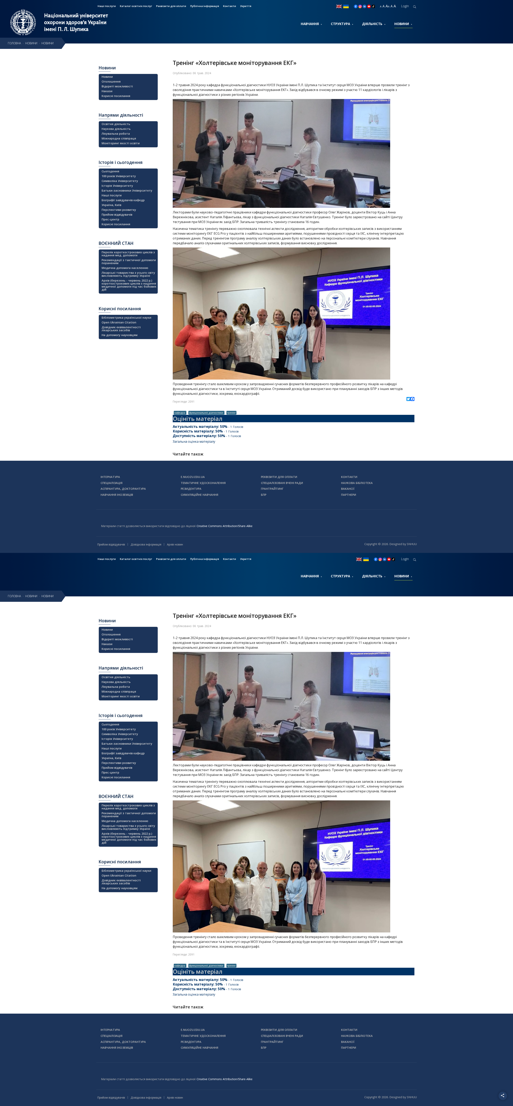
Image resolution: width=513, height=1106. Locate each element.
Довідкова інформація (146, 544)
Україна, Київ (111, 205)
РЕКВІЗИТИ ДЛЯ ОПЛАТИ (279, 477)
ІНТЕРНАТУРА (110, 477)
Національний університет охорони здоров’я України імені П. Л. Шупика (76, 22)
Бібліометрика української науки (126, 317)
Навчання (310, 24)
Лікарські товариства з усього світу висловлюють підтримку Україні (128, 274)
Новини (401, 24)
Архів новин (175, 544)
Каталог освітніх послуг (136, 6)
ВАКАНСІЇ (347, 489)
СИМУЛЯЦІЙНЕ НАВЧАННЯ (199, 495)
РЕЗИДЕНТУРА (191, 489)
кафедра (180, 412)
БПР (263, 495)
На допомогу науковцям (119, 335)
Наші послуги (107, 6)
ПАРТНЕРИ (348, 495)
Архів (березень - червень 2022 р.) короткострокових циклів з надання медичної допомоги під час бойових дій (129, 285)
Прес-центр (110, 219)
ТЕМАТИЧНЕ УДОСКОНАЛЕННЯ (203, 483)
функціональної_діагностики (206, 412)
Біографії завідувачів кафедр (123, 200)
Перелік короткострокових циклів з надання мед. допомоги (128, 253)
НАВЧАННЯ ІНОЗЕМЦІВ (117, 495)
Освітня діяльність (116, 124)
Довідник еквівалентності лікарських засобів (121, 328)
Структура (340, 24)
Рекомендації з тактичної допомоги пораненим (129, 261)
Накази (107, 91)
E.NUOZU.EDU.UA (193, 477)
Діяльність (372, 24)
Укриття (245, 6)
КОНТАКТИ (349, 477)
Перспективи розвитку (119, 209)
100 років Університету (119, 176)
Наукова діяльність (116, 128)
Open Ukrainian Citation (119, 322)
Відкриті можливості (117, 86)
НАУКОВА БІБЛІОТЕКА (357, 483)
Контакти (229, 6)
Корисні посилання (116, 96)
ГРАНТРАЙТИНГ (272, 489)
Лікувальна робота (116, 133)
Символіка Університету (120, 181)
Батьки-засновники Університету (127, 190)
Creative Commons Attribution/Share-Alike (224, 526)
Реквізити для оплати (171, 6)
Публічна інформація (204, 6)
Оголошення (111, 81)
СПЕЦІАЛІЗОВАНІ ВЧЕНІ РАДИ (282, 483)
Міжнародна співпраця (119, 138)
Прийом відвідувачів (117, 214)
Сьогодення (110, 171)
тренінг (231, 412)
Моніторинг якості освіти (121, 143)
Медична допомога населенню (125, 268)
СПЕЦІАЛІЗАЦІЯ (111, 483)
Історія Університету (117, 185)
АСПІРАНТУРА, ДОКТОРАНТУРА (123, 489)
